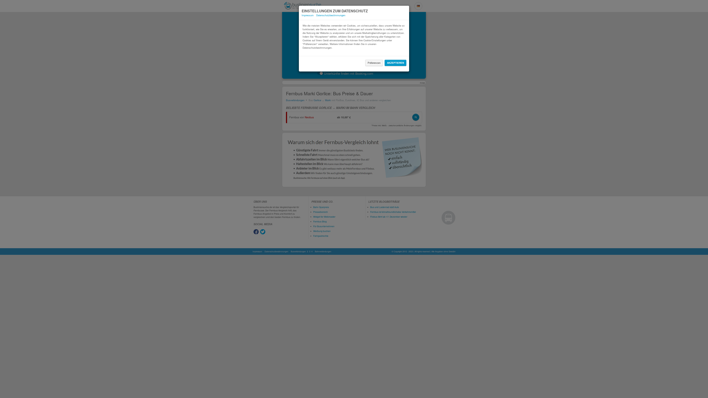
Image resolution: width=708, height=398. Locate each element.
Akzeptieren (395, 62)
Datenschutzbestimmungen (330, 15)
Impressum (308, 15)
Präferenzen (374, 62)
